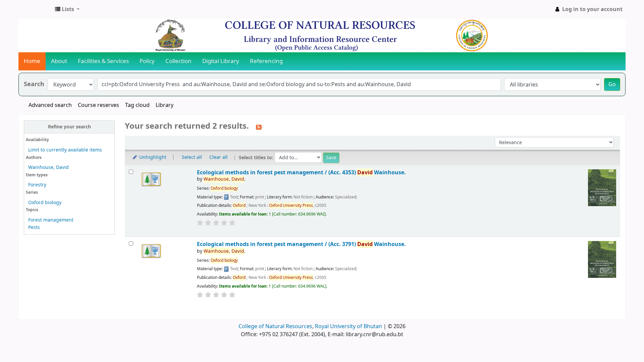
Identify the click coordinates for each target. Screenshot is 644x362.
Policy (147, 61)
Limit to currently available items (65, 150)
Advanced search (50, 105)
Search (34, 84)
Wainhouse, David (48, 167)
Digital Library (220, 61)
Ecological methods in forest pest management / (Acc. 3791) (301, 244)
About (59, 61)
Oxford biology (44, 202)
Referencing (266, 61)
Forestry (37, 184)
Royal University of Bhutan (348, 326)
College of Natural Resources (275, 326)
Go (612, 84)
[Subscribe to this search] (259, 126)
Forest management (50, 220)
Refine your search (69, 126)
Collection (178, 61)
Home (32, 61)
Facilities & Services (103, 61)
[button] (67, 9)
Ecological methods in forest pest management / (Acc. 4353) (301, 172)
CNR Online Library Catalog (35, 9)
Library (164, 105)
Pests (34, 227)
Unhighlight (152, 157)
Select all (192, 157)
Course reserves (98, 105)
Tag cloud (137, 105)
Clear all (218, 157)
